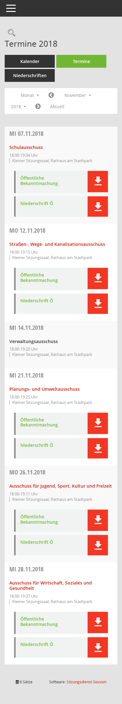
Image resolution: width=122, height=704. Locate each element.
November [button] (76, 95)
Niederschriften (30, 75)
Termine (81, 61)
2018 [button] (16, 106)
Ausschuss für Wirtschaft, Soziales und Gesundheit (50, 585)
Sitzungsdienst (86, 682)
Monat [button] (28, 95)
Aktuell (57, 106)
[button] (98, 181)
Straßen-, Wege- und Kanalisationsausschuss (57, 244)
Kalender (29, 61)
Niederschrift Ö (36, 203)
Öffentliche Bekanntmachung (39, 181)
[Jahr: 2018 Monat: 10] (51, 95)
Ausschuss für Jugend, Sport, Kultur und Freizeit (60, 486)
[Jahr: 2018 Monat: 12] (38, 106)
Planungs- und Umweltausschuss (44, 389)
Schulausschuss (26, 147)
